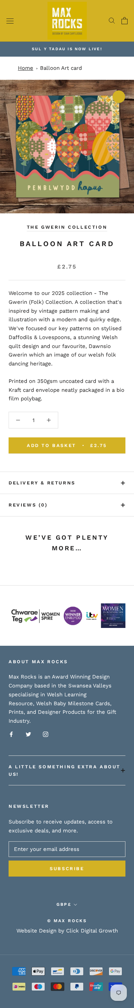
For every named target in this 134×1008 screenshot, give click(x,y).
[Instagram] (45, 733)
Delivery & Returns (42, 482)
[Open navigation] (10, 21)
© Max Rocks (67, 920)
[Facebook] (11, 733)
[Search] (112, 20)
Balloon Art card (61, 68)
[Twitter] (28, 733)
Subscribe (67, 868)
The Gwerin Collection (67, 227)
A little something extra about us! (64, 770)
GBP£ (63, 904)
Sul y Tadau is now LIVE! (67, 49)
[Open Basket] (124, 20)
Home (25, 68)
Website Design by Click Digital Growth (67, 931)
